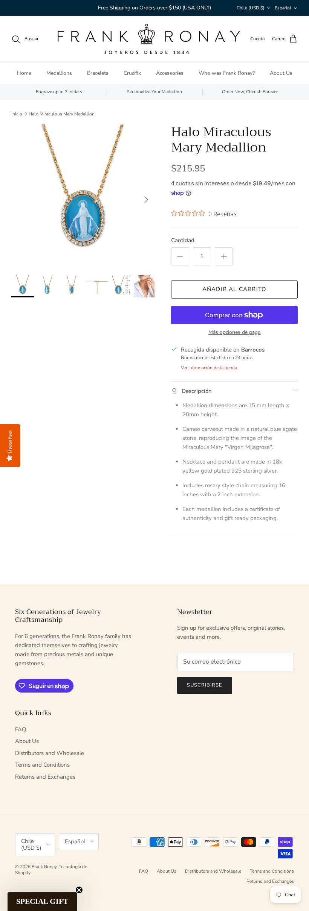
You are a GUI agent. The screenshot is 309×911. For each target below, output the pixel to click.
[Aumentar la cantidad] (224, 256)
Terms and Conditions (42, 765)
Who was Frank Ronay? (227, 73)
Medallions (59, 73)
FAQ (20, 729)
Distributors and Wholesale (49, 753)
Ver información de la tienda (209, 368)
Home (24, 73)
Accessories (170, 73)
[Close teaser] (79, 890)
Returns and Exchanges (45, 777)
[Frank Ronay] (148, 39)
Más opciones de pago (234, 332)
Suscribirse (204, 685)
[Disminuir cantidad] (180, 256)
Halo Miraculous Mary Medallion (62, 114)
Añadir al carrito (234, 289)
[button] (42, 901)
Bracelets (98, 73)
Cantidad (182, 240)
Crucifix (132, 73)
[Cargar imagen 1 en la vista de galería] (82, 195)
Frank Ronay (44, 867)
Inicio (16, 114)
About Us (281, 73)
